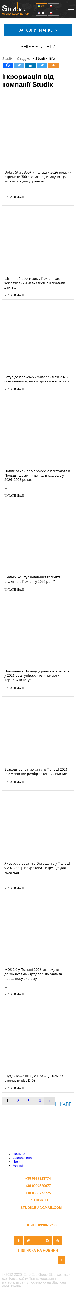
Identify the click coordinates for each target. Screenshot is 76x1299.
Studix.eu (40, 1200)
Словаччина (22, 1158)
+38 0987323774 (38, 1178)
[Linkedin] (30, 65)
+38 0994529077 (38, 1186)
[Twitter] (19, 65)
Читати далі (14, 197)
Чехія (17, 1162)
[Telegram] (42, 65)
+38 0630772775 (38, 1193)
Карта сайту (18, 1278)
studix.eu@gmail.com (41, 1207)
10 (39, 1101)
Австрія (19, 1165)
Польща (19, 1154)
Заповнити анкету (38, 30)
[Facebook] (8, 65)
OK (62, 1260)
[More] (53, 65)
